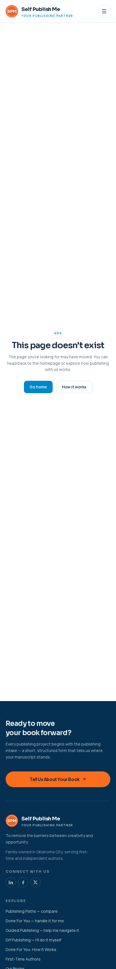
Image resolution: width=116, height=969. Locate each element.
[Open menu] (104, 11)
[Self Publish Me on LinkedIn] (11, 882)
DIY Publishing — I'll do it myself (33, 940)
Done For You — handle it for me (35, 920)
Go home (38, 387)
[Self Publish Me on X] (35, 882)
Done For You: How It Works (31, 949)
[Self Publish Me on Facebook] (23, 882)
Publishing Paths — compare (32, 911)
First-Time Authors (23, 959)
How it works (74, 387)
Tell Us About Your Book (55, 779)
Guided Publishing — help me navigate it (42, 930)
